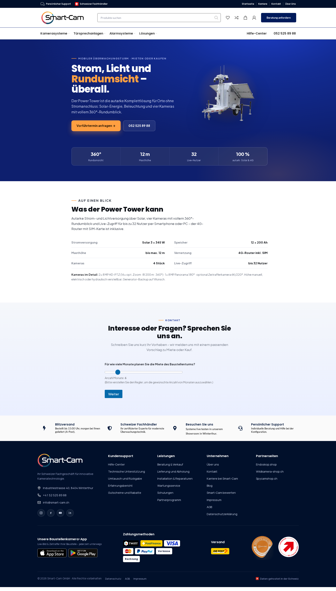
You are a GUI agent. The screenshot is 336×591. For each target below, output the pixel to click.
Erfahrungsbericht (120, 485)
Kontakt (212, 471)
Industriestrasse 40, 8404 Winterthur (68, 488)
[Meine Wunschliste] (228, 18)
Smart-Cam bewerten (221, 493)
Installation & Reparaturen (175, 478)
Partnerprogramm (169, 500)
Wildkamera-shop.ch (270, 471)
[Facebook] (51, 513)
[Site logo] (64, 17)
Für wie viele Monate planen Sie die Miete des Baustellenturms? (150, 364)
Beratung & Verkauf (170, 464)
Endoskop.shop (266, 464)
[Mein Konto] (254, 18)
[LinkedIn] (70, 513)
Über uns (213, 464)
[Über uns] (262, 547)
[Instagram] (41, 513)
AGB (209, 507)
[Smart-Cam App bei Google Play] (82, 553)
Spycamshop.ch (266, 478)
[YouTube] (60, 513)
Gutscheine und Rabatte (124, 493)
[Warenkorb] (245, 18)
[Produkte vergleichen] (236, 18)
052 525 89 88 (139, 125)
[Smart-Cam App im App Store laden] (51, 553)
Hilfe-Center (116, 464)
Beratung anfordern (279, 17)
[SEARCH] (216, 17)
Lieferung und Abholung (173, 471)
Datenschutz (113, 578)
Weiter (113, 394)
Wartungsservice (168, 485)
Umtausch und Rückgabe (125, 478)
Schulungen (165, 493)
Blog (209, 485)
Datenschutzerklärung (222, 514)
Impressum (214, 500)
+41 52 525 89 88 (54, 495)
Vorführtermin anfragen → (96, 125)
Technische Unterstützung (126, 471)
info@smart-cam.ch (56, 502)
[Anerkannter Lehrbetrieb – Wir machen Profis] (288, 547)
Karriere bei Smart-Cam (222, 478)
